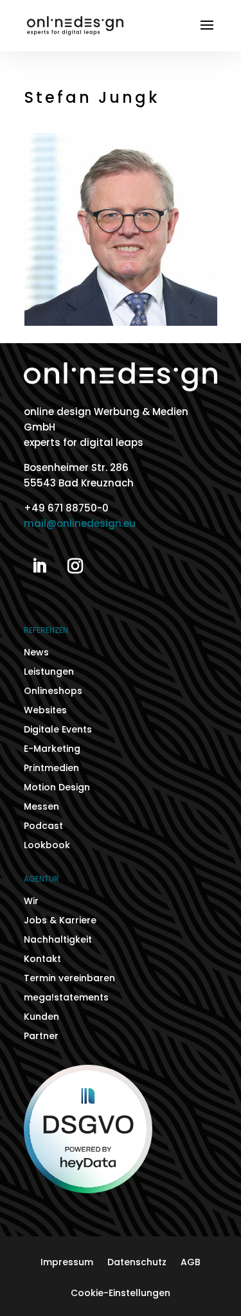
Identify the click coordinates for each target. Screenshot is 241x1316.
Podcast (43, 826)
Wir (31, 901)
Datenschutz (136, 1263)
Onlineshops (53, 691)
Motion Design (57, 788)
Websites (45, 711)
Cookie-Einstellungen (120, 1293)
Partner (41, 1036)
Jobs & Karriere (60, 921)
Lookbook (47, 845)
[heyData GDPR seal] (88, 1189)
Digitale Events (58, 730)
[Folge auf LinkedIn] (39, 566)
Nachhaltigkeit (58, 940)
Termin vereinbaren (69, 979)
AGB (191, 1263)
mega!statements (66, 998)
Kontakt (42, 959)
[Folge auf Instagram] (75, 566)
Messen (41, 807)
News (36, 653)
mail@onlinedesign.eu (80, 523)
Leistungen (49, 672)
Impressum (66, 1263)
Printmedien (51, 768)
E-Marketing (52, 749)
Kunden (41, 1017)
